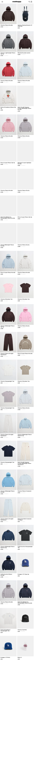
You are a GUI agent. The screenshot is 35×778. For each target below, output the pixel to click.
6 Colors (23, 192)
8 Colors (6, 82)
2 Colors (6, 55)
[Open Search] (29, 2)
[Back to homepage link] (16, 1)
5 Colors (5, 300)
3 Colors (23, 437)
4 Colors (6, 26)
